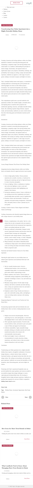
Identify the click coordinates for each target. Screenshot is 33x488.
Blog (4, 13)
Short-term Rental (7, 25)
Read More (27, 439)
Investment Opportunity (18, 390)
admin (7, 34)
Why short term (10, 7)
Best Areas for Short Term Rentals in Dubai (16, 428)
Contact (5, 15)
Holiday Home (8, 390)
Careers (5, 17)
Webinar (5, 9)
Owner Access (6, 11)
